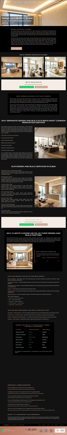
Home (15, 2)
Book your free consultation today (38, 418)
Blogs (30, 2)
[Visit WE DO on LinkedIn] (61, 2)
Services (20, 2)
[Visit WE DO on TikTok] (65, 2)
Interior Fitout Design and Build (7, 191)
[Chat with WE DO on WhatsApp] (2, 430)
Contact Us (40, 2)
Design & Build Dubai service (36, 38)
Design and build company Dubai (18, 104)
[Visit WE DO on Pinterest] (62, 2)
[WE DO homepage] (6, 2)
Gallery (25, 2)
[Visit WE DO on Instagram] (60, 2)
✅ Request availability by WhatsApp (27, 224)
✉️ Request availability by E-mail (41, 224)
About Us (34, 2)
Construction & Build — (12, 290)
